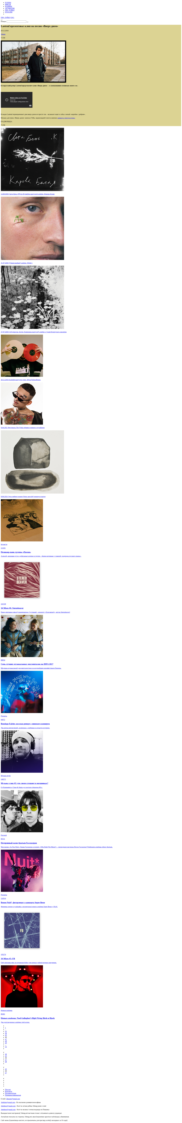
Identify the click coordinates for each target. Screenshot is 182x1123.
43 (6, 1031)
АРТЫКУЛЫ (10, 8)
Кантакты (8, 1091)
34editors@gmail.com (8, 1106)
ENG (12, 17)
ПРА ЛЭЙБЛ (9, 10)
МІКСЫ (8, 4)
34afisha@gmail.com (8, 1102)
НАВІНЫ (8, 6)
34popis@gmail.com (13, 1099)
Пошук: (3, 21)
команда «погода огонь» (66, 118)
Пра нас (8, 1089)
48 (6, 1041)
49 (6, 1043)
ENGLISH (8, 12)
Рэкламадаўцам (10, 1093)
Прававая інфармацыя (13, 1095)
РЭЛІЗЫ (8, 2)
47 (6, 1039)
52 (6, 1047)
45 (6, 1035)
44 (6, 1033)
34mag (3, 34)
